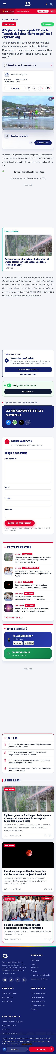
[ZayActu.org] (28, 4)
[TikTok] (11, 979)
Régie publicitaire (38, 1001)
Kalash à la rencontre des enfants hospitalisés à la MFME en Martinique (23, 926)
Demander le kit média (28, 374)
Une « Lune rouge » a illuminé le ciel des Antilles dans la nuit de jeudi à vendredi (25, 873)
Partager (16, 88)
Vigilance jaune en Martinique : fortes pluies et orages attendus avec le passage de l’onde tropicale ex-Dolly (27, 817)
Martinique (14, 19)
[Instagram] (17, 979)
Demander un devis (9, 1033)
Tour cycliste (7, 1001)
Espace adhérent (37, 997)
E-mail (8, 498)
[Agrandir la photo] (28, 113)
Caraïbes (34, 967)
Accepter (41, 1049)
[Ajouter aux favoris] (34, 88)
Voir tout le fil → (13, 617)
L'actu (33, 964)
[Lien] (27, 422)
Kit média (6, 1029)
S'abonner (48, 24)
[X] (21, 422)
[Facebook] (8, 422)
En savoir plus (27, 1044)
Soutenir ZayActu (38, 1005)
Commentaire (11, 458)
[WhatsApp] (14, 422)
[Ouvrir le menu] (5, 4)
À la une (34, 971)
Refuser (15, 1049)
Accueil (5, 19)
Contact (34, 1009)
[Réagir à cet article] (29, 88)
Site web (8, 510)
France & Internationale (40, 975)
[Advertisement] (28, 699)
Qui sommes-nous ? (38, 993)
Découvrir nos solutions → (28, 369)
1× (31, 143)
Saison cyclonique (9, 993)
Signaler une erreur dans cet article (19, 402)
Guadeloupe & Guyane (39, 979)
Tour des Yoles (7, 997)
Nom (7, 487)
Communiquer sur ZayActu (12, 1021)
